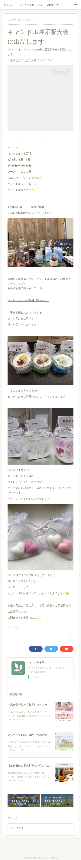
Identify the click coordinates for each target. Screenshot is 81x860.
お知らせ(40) (13, 627)
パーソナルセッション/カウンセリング (31, 4)
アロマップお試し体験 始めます (27, 735)
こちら (38, 617)
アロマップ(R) (54, 4)
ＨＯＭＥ (8, 4)
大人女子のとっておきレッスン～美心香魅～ (34, 704)
